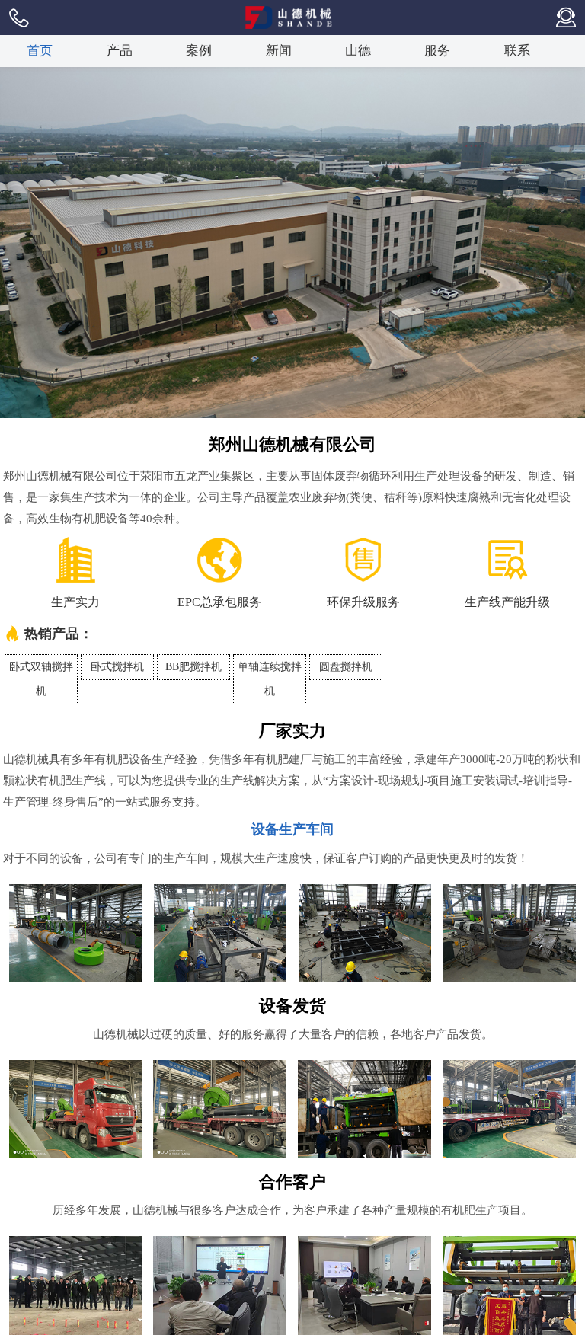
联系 (517, 50)
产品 (120, 50)
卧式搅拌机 (117, 666)
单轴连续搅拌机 (270, 679)
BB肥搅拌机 (193, 666)
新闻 (279, 50)
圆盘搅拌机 (345, 666)
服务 (437, 50)
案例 (199, 50)
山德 (358, 50)
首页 (40, 50)
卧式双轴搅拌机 (41, 679)
